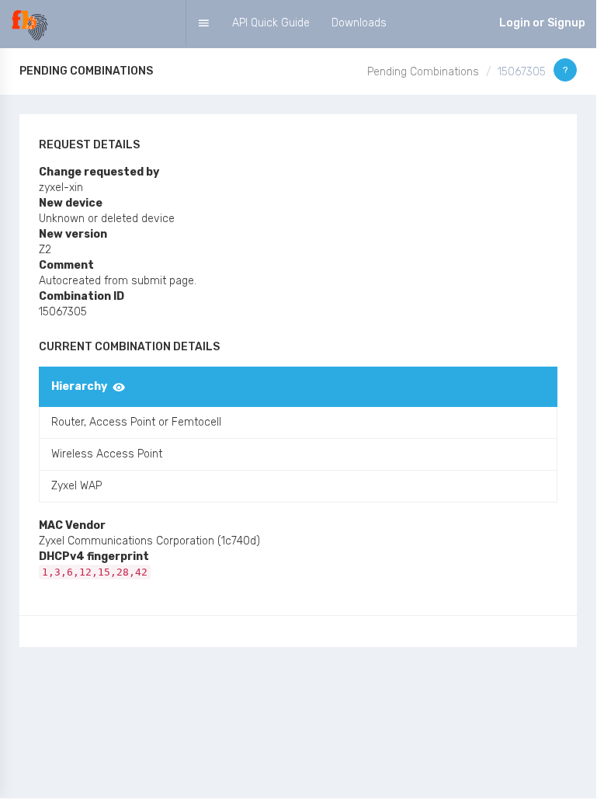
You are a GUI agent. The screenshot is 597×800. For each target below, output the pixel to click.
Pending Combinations (423, 71)
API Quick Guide (271, 23)
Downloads (359, 23)
